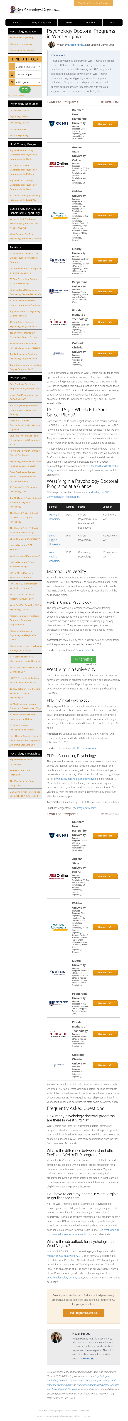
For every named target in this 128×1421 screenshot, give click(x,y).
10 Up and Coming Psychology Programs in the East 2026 (25, 197)
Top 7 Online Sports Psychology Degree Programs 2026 (25, 367)
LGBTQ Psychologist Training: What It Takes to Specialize (24, 680)
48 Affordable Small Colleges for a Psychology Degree (26, 270)
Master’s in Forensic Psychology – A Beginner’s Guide (26, 648)
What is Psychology (19, 135)
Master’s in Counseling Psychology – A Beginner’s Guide (23, 635)
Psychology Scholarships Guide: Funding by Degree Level (26, 463)
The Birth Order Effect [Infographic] (21, 772)
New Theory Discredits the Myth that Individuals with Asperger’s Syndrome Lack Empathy (25, 740)
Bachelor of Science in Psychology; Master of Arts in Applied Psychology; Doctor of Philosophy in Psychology (80, 266)
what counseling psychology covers (76, 778)
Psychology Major (18, 129)
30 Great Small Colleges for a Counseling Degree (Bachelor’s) (26, 292)
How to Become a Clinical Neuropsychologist (22, 564)
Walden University (79, 193)
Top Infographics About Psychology (21, 761)
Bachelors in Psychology (22, 37)
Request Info (105, 124)
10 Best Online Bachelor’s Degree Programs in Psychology (26, 302)
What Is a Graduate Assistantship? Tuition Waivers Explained (25, 425)
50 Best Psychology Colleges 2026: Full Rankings (24, 281)
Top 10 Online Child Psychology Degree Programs (25, 313)
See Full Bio (88, 1358)
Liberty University (79, 251)
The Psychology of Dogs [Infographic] (22, 783)
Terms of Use (84, 1410)
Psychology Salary (19, 116)
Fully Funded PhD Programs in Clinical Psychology (25, 453)
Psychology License (19, 110)
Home (15, 22)
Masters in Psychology (21, 44)
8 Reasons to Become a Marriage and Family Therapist (25, 658)
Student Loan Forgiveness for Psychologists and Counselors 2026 (24, 440)
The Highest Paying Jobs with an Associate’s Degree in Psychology (24, 517)
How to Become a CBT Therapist (21, 547)
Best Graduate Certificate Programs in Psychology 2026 (24, 386)
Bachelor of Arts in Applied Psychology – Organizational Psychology (80, 330)
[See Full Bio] (96, 1358)
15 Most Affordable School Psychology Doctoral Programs (25, 345)
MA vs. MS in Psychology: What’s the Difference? (22, 575)
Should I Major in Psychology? (25, 539)
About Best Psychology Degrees (93, 3)
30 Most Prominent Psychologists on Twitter (22, 727)
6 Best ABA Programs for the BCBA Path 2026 (24, 397)
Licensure (90, 22)
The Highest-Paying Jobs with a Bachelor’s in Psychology (25, 530)
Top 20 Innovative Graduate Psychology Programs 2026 (23, 356)
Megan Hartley (76, 44)
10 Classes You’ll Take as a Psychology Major (23, 489)
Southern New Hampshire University (79, 117)
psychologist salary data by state (65, 1277)
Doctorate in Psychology (22, 50)
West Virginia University (54, 540)
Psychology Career (19, 122)
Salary (112, 22)
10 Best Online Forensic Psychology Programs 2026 (23, 324)
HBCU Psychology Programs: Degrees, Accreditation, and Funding (24, 410)
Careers (68, 22)
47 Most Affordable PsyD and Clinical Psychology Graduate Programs (24, 257)
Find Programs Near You (83, 1313)
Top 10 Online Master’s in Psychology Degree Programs (24, 335)
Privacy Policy (71, 1410)
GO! (25, 89)
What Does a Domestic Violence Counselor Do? (26, 669)
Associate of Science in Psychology (77, 362)
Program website (85, 650)
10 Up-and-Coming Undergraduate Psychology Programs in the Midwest (23, 169)
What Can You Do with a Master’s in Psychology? (22, 596)
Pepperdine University (79, 284)
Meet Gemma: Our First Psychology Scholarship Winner (25, 236)
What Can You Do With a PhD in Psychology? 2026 (26, 607)
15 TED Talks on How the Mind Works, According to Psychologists (25, 693)
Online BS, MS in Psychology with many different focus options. (79, 134)
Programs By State (41, 22)
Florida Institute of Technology (80, 315)
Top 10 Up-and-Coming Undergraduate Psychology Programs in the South (23, 154)
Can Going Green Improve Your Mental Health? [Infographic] (25, 794)
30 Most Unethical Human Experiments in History (22, 716)
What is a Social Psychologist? (25, 556)
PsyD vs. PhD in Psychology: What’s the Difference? (24, 585)
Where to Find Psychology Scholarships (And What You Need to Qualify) (24, 223)
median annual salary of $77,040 (65, 1255)
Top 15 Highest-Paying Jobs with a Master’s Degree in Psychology (26, 502)
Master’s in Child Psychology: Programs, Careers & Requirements (24, 620)
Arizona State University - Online (79, 154)
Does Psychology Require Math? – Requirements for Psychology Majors (23, 476)
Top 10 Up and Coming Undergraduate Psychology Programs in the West (23, 184)
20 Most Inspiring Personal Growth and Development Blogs (25, 706)
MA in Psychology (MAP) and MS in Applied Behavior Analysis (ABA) (80, 297)
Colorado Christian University (79, 347)
